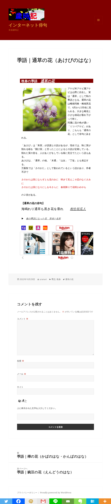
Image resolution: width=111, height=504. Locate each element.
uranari (43, 279)
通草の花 (48, 80)
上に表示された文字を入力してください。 (37, 408)
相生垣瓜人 (78, 209)
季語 (53, 279)
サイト (20, 387)
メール (21, 373)
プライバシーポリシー (27, 492)
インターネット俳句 (28, 25)
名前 (20, 360)
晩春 (59, 279)
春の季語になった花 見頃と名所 (43, 218)
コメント (22, 318)
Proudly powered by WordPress (55, 492)
